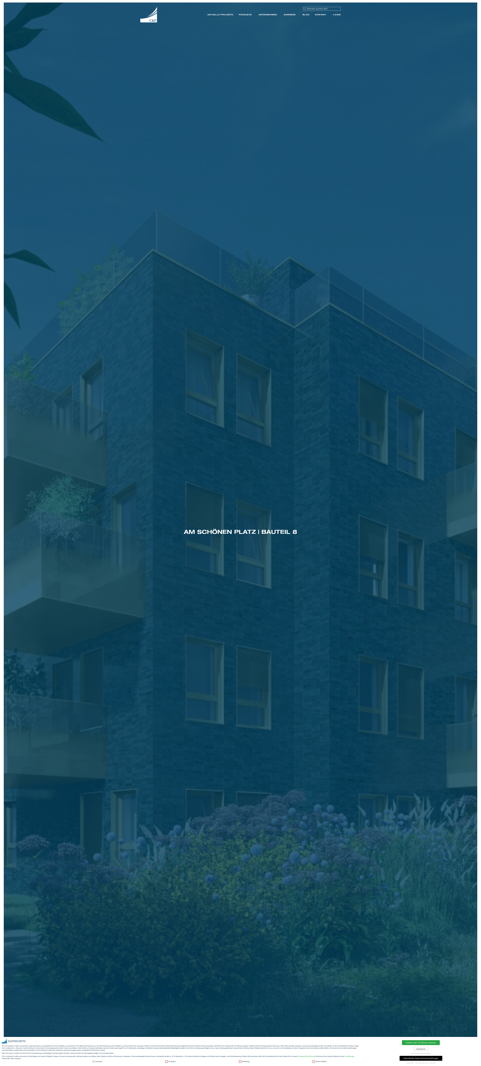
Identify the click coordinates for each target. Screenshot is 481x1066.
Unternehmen (268, 15)
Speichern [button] (420, 1049)
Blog (306, 15)
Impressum (432, 1063)
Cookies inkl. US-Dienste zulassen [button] (421, 1042)
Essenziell (98, 1061)
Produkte (245, 15)
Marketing (245, 1061)
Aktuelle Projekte (220, 15)
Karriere (290, 15)
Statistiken (172, 1061)
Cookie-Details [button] (410, 1063)
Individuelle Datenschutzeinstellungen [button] (421, 1058)
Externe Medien (321, 1061)
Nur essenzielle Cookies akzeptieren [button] (421, 1053)
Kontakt (320, 15)
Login (337, 15)
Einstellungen (349, 1056)
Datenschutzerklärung (306, 1056)
